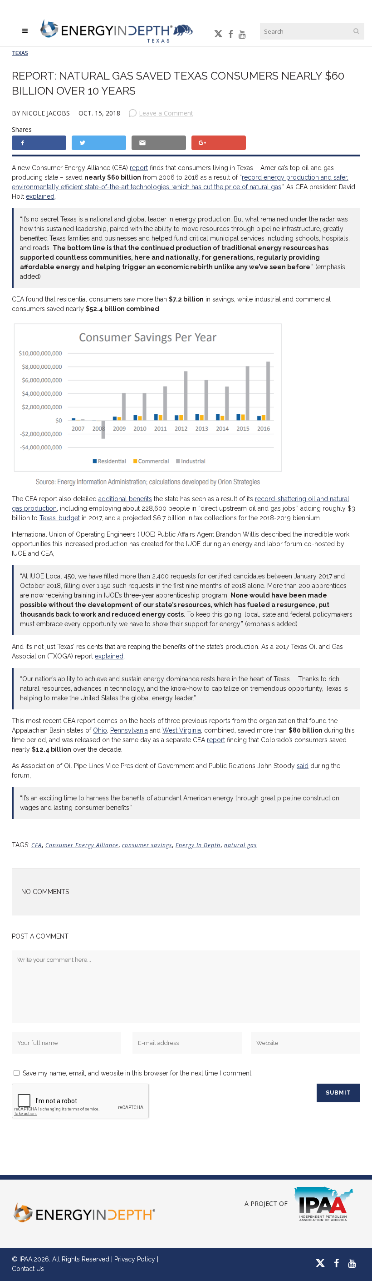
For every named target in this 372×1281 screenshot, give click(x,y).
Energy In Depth (198, 845)
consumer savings (147, 845)
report (139, 167)
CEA (36, 845)
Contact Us (28, 1268)
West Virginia (181, 730)
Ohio (100, 730)
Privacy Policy (134, 1259)
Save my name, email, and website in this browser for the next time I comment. (138, 1073)
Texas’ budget (59, 518)
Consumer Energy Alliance (81, 845)
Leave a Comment (166, 113)
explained (40, 196)
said (302, 765)
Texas (20, 53)
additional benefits (125, 498)
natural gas (240, 845)
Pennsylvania (129, 730)
